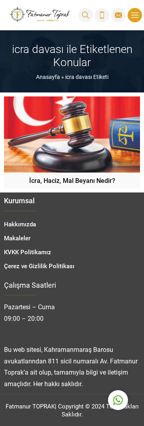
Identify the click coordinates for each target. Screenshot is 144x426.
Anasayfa (48, 76)
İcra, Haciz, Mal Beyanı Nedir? (72, 180)
